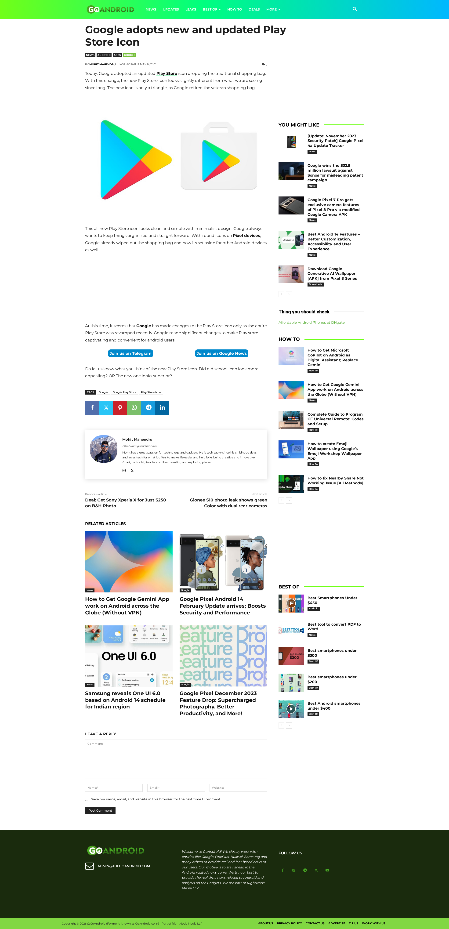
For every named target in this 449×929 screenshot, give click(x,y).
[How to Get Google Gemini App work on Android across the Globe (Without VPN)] (129, 561)
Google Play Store (124, 392)
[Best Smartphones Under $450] (291, 604)
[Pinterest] (120, 408)
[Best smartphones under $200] (291, 683)
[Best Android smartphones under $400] (291, 709)
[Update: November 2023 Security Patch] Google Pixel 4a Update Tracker (335, 141)
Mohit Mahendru (102, 64)
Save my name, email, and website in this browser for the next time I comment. (156, 799)
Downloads (315, 284)
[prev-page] (281, 294)
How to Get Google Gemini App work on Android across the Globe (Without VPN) (127, 606)
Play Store (166, 73)
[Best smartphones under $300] (291, 656)
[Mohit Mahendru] (103, 454)
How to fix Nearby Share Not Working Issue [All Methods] (336, 480)
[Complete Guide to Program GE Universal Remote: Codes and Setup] (291, 420)
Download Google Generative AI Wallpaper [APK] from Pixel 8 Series (332, 274)
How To (313, 370)
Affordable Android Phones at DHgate (312, 322)
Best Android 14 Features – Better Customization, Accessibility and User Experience (334, 241)
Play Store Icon (151, 392)
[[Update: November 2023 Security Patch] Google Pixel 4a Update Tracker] (291, 142)
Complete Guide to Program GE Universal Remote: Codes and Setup (336, 419)
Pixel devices (246, 235)
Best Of (313, 661)
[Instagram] (124, 470)
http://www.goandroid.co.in (139, 446)
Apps (117, 55)
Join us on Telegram (131, 353)
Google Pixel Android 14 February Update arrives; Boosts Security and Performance (223, 606)
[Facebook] (92, 408)
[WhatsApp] (134, 408)
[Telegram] (148, 408)
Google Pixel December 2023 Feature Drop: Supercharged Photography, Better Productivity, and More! (218, 703)
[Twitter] (106, 408)
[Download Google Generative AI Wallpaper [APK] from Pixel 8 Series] (291, 274)
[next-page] (289, 294)
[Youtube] (327, 870)
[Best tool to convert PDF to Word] (291, 630)
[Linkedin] (162, 408)
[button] (355, 9)
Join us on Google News (222, 353)
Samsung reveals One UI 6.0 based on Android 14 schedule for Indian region (125, 700)
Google (129, 55)
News (90, 55)
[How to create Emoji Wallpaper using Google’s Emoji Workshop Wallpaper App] (291, 449)
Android (104, 55)
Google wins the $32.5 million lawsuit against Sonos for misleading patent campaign (335, 172)
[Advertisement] (176, 289)
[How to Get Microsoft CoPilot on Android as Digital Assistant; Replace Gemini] (291, 356)
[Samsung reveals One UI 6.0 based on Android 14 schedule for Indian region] (129, 656)
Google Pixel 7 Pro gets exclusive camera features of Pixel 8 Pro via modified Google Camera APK (334, 207)
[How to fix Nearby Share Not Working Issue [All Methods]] (291, 484)
